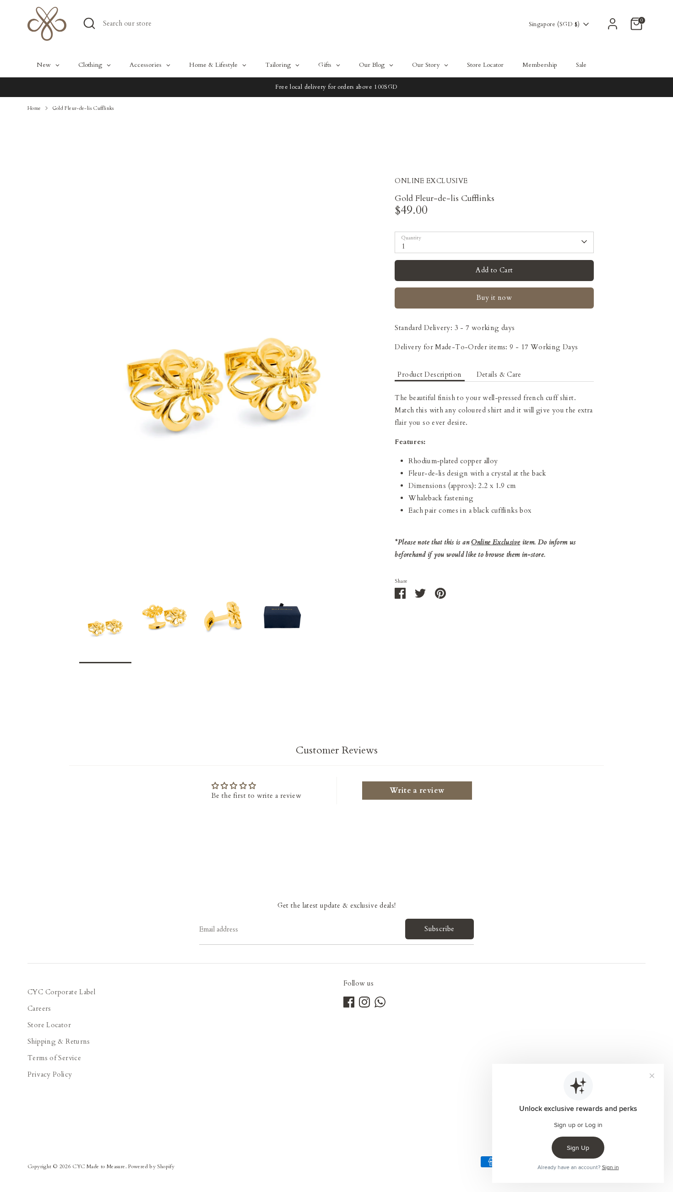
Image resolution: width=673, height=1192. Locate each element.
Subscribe (439, 928)
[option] (223, 382)
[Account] (612, 24)
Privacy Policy (49, 1074)
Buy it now (494, 297)
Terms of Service (54, 1057)
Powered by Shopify (151, 1166)
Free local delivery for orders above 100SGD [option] (336, 87)
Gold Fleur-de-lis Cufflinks (83, 108)
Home (34, 108)
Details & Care (499, 374)
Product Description (429, 374)
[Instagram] (364, 1002)
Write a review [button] (417, 791)
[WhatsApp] (379, 1002)
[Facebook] (348, 1002)
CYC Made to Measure (98, 1166)
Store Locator (49, 1024)
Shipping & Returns (58, 1041)
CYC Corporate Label (61, 992)
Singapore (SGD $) (554, 24)
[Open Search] (89, 23)
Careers (39, 1008)
